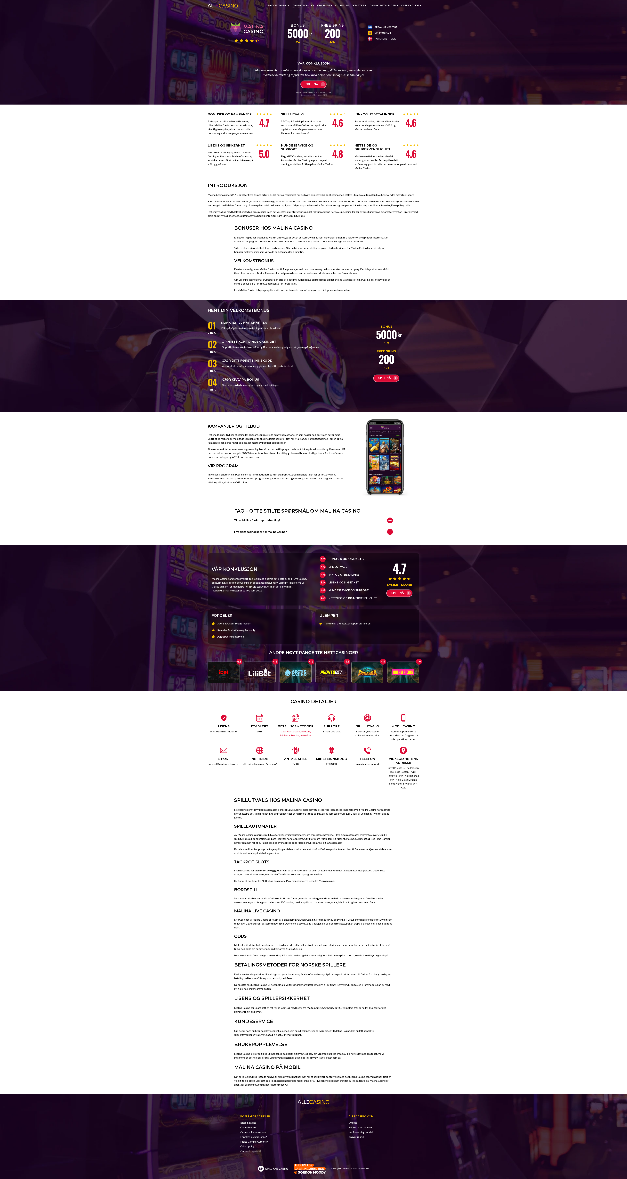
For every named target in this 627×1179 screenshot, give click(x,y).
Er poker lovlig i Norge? (253, 1136)
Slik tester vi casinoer (360, 1127)
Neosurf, (306, 731)
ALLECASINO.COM (361, 1116)
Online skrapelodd (250, 1151)
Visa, (284, 731)
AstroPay (305, 735)
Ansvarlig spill (356, 1136)
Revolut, (295, 735)
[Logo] (273, 1168)
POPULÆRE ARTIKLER (255, 1116)
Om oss (353, 1122)
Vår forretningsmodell (361, 1132)
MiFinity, (285, 735)
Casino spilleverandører (253, 1132)
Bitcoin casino (248, 1122)
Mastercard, (294, 731)
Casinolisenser (248, 1127)
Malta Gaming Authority (254, 1141)
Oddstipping (247, 1146)
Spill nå (311, 84)
